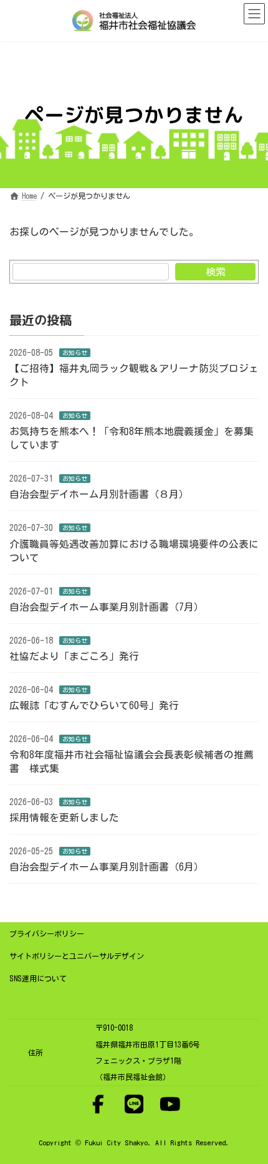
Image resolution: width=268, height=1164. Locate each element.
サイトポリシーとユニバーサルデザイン (76, 956)
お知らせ (74, 353)
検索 (216, 272)
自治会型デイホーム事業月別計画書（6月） (106, 867)
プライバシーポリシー (46, 933)
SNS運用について (38, 978)
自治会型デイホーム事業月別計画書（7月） (106, 606)
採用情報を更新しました (64, 818)
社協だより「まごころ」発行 (74, 656)
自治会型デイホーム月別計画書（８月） (99, 494)
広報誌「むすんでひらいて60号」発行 (94, 705)
